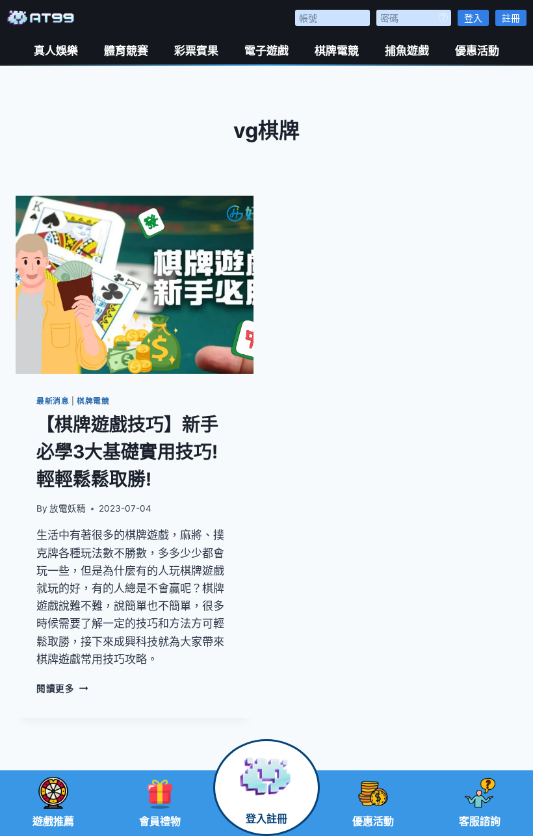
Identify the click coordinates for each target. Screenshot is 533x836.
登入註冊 (266, 819)
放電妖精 (67, 508)
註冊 (511, 17)
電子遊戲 (266, 50)
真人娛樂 (56, 50)
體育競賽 (126, 50)
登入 (473, 17)
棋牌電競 (337, 50)
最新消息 (52, 401)
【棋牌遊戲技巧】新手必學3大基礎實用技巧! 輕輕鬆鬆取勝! (127, 451)
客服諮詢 (479, 821)
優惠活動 (477, 50)
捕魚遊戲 (407, 50)
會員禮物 (160, 821)
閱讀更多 (62, 688)
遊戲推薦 (53, 821)
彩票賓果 (196, 50)
